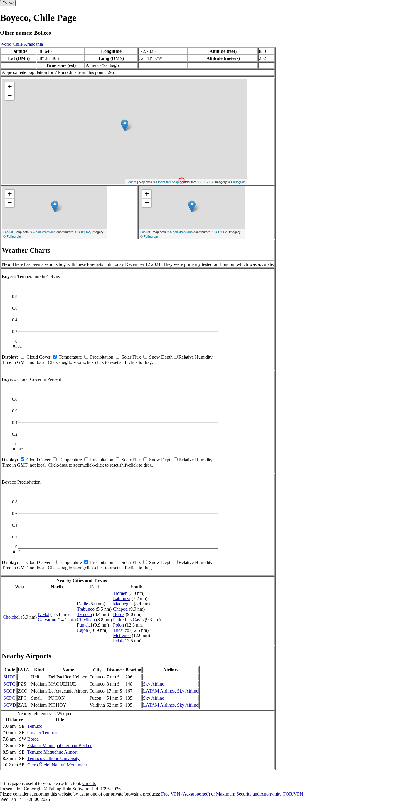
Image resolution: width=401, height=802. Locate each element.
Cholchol (11, 616)
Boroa (118, 614)
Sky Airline (153, 683)
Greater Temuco (42, 732)
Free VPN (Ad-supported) (185, 793)
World (5, 44)
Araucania (33, 44)
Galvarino (47, 619)
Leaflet (131, 181)
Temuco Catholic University (53, 758)
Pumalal (84, 624)
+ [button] (10, 86)
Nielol (43, 614)
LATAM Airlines (159, 690)
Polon (118, 624)
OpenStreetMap (167, 181)
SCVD (9, 705)
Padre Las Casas (128, 619)
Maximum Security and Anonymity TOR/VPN (259, 793)
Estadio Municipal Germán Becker (59, 745)
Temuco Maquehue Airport (52, 751)
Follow (7, 3)
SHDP (9, 676)
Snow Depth (161, 356)
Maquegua (123, 603)
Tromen (120, 593)
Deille (82, 603)
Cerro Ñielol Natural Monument (57, 764)
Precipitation (101, 356)
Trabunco (86, 609)
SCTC (9, 683)
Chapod (120, 609)
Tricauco (121, 630)
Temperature (70, 356)
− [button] (10, 95)
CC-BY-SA (205, 181)
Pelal (117, 640)
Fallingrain (238, 181)
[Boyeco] (124, 125)
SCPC (9, 697)
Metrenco (122, 635)
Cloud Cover (38, 356)
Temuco (84, 614)
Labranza (121, 598)
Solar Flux (131, 356)
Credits (89, 783)
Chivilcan (86, 619)
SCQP (9, 690)
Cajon (82, 630)
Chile (18, 44)
